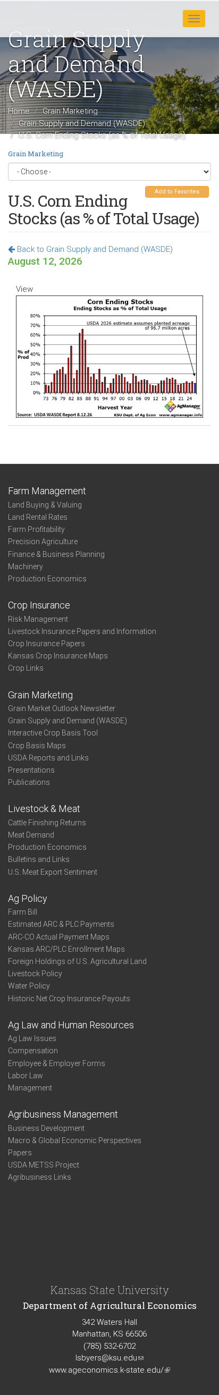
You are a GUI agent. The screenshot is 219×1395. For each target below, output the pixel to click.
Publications (29, 782)
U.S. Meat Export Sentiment (52, 872)
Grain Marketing (70, 111)
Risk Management (38, 619)
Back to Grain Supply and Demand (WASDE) (94, 249)
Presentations (31, 770)
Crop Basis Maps (37, 745)
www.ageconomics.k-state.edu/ (109, 1370)
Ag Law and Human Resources (71, 1024)
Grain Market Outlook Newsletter (61, 708)
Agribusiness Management (63, 1114)
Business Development (46, 1128)
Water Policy (29, 986)
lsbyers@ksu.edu (109, 1358)
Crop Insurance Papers (46, 643)
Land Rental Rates (38, 517)
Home (19, 111)
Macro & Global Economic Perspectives (74, 1140)
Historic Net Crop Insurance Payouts (69, 998)
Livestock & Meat (44, 808)
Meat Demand (31, 835)
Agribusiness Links (39, 1177)
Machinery (25, 566)
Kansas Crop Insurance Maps (58, 656)
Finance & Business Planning (56, 554)
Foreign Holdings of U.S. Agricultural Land (77, 961)
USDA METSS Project (43, 1165)
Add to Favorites (177, 191)
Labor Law (25, 1075)
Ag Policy (27, 898)
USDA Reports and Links (48, 758)
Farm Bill (22, 912)
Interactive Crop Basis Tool (53, 733)
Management (30, 1088)
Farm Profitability (36, 529)
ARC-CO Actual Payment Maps (59, 937)
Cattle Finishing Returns (47, 822)
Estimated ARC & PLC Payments (61, 924)
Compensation (33, 1050)
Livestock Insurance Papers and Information (82, 631)
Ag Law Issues (32, 1038)
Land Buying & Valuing (45, 505)
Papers (20, 1152)
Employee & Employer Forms (56, 1063)
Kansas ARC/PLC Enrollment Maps (66, 949)
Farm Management (47, 490)
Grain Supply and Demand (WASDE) (82, 123)
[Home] (42, 18)
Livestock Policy (35, 973)
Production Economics (47, 578)
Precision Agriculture (43, 541)
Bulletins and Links (39, 859)
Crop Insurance (39, 605)
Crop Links (26, 668)
